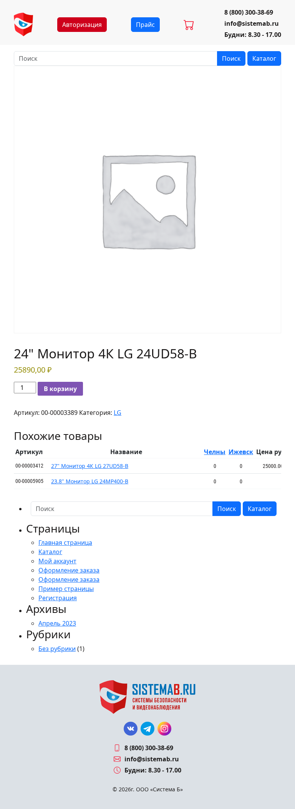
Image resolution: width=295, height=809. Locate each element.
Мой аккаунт (57, 561)
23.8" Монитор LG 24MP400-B (89, 481)
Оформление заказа (68, 570)
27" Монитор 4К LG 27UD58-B (89, 465)
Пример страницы (66, 588)
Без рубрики (57, 648)
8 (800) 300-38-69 (248, 12)
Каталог (264, 58)
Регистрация (57, 598)
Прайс (145, 24)
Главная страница (65, 542)
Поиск (231, 58)
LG (117, 412)
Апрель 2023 (57, 623)
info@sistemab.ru (251, 23)
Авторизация (82, 24)
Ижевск (241, 452)
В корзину (60, 389)
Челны (214, 452)
